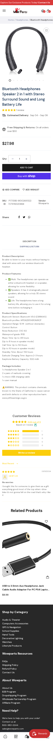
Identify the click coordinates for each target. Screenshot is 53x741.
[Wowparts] (20, 10)
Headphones (22, 20)
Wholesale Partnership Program (19, 699)
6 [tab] (28, 80)
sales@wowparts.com (13, 728)
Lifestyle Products (12, 645)
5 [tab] (24, 80)
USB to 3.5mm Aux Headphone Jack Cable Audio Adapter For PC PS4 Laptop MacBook (25, 587)
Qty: (4, 158)
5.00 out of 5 (34, 422)
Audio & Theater (11, 619)
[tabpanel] (26, 50)
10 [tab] (43, 80)
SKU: (4, 200)
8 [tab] (36, 80)
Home (11, 20)
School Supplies (10, 630)
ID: (5, 204)
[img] (8, 471)
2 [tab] (13, 80)
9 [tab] (39, 80)
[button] (9, 110)
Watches (7, 642)
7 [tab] (32, 80)
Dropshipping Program (14, 695)
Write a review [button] (26, 452)
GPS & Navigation (11, 627)
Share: (5, 217)
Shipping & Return (29, 246)
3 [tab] (17, 80)
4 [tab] (21, 80)
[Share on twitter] (24, 217)
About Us (7, 688)
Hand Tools (8, 634)
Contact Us (8, 672)
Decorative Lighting (12, 638)
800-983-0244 (10, 725)
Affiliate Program (11, 702)
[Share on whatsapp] (29, 217)
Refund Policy (9, 668)
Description (29, 241)
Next (47, 559)
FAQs (5, 661)
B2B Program (9, 691)
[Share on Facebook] (19, 217)
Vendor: (42, 200)
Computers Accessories (15, 623)
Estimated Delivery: (18, 115)
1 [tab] (10, 80)
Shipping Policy (10, 665)
